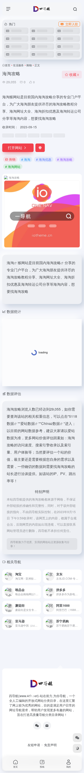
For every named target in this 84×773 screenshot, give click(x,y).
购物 (29, 65)
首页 (7, 65)
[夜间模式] (77, 748)
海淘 (10, 262)
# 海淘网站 (12, 166)
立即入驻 (71, 24)
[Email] (47, 726)
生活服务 (18, 65)
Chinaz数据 (50, 423)
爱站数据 (27, 423)
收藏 (74, 74)
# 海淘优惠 (43, 159)
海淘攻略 (53, 262)
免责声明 (50, 745)
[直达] (38, 576)
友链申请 (34, 745)
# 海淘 (25, 159)
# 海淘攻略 (64, 159)
